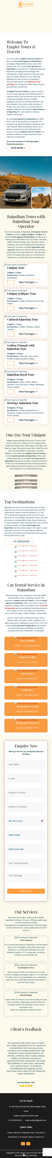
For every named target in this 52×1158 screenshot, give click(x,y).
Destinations (13, 1137)
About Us (17, 1133)
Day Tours (40, 1133)
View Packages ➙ (28, 282)
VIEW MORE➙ (18, 148)
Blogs (31, 1137)
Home (10, 1133)
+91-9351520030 (20, 541)
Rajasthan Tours (28, 1133)
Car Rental (23, 1137)
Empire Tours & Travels (29, 1153)
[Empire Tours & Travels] (26, 4)
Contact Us (39, 1137)
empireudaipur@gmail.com (35, 1120)
